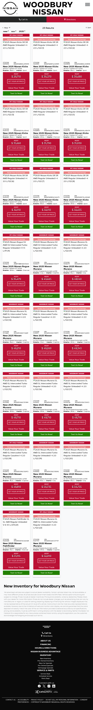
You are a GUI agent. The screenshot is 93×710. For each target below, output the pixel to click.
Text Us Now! (16, 93)
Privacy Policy (37, 700)
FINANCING (45, 644)
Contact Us (11, 700)
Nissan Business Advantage (45, 652)
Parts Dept (46, 678)
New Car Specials (45, 663)
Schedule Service (45, 676)
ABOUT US (46, 641)
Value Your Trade (16, 88)
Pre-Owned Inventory (46, 661)
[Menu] (87, 4)
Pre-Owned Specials (45, 665)
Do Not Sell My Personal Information (62, 700)
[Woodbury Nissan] (38, 8)
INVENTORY (45, 655)
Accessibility (23, 700)
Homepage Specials (45, 668)
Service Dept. (45, 674)
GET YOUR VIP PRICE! (16, 81)
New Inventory (45, 658)
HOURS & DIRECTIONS (45, 648)
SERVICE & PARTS (45, 670)
